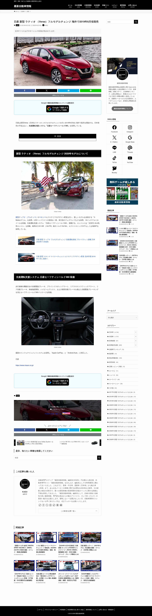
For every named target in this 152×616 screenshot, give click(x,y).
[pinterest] (57, 505)
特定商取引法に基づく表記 (76, 610)
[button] (24, 90)
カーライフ (114, 379)
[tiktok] (54, 505)
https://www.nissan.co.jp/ (25, 365)
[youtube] (61, 505)
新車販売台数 (115, 345)
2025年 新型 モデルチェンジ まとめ (122, 426)
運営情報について (91, 610)
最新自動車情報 (22, 6)
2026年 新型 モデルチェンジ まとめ (122, 431)
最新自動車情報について (122, 108)
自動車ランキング (116, 349)
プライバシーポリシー (51, 610)
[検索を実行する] (99, 458)
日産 (17, 25)
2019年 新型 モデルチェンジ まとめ (122, 401)
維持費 (113, 354)
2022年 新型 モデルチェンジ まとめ (122, 414)
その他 (113, 388)
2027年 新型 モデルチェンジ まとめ (122, 435)
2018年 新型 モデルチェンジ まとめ (122, 396)
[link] (40, 505)
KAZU (24, 492)
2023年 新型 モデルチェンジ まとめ (122, 418)
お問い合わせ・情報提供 (106, 610)
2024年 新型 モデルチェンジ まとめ (122, 422)
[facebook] (43, 505)
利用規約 (63, 610)
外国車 (114, 336)
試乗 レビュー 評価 (117, 366)
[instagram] (50, 505)
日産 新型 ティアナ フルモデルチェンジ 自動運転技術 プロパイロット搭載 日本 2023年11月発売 (65, 240)
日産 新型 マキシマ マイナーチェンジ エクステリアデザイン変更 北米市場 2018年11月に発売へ (65, 257)
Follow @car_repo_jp (53, 413)
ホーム (40, 610)
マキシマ (42, 217)
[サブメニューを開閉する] (135, 332)
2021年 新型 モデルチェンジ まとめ (122, 409)
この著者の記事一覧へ (68, 511)
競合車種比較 (115, 358)
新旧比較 (113, 362)
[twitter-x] (47, 505)
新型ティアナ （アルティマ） (27, 217)
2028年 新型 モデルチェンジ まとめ (122, 439)
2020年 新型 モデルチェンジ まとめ (122, 405)
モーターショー (116, 384)
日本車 (114, 332)
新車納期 (113, 341)
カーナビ (113, 371)
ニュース (113, 375)
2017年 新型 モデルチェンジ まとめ (122, 392)
